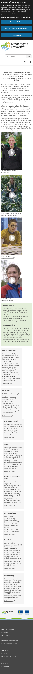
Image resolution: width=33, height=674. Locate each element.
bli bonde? (5, 172)
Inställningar (16, 35)
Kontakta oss (5, 650)
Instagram (6, 667)
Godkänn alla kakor (16, 22)
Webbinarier (4, 632)
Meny (27, 62)
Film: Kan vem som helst (9, 171)
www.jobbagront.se (9, 340)
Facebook (6, 664)
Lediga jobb (4, 653)
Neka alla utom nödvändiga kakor (16, 28)
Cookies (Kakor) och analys (9, 643)
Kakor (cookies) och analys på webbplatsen (16, 17)
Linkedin (5, 661)
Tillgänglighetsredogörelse (9, 640)
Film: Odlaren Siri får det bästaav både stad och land (11, 214)
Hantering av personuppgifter (10, 646)
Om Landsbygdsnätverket (8, 656)
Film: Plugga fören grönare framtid (8, 257)
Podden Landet (5, 635)
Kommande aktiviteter (7, 630)
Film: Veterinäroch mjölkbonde (7, 300)
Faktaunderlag (7, 383)
